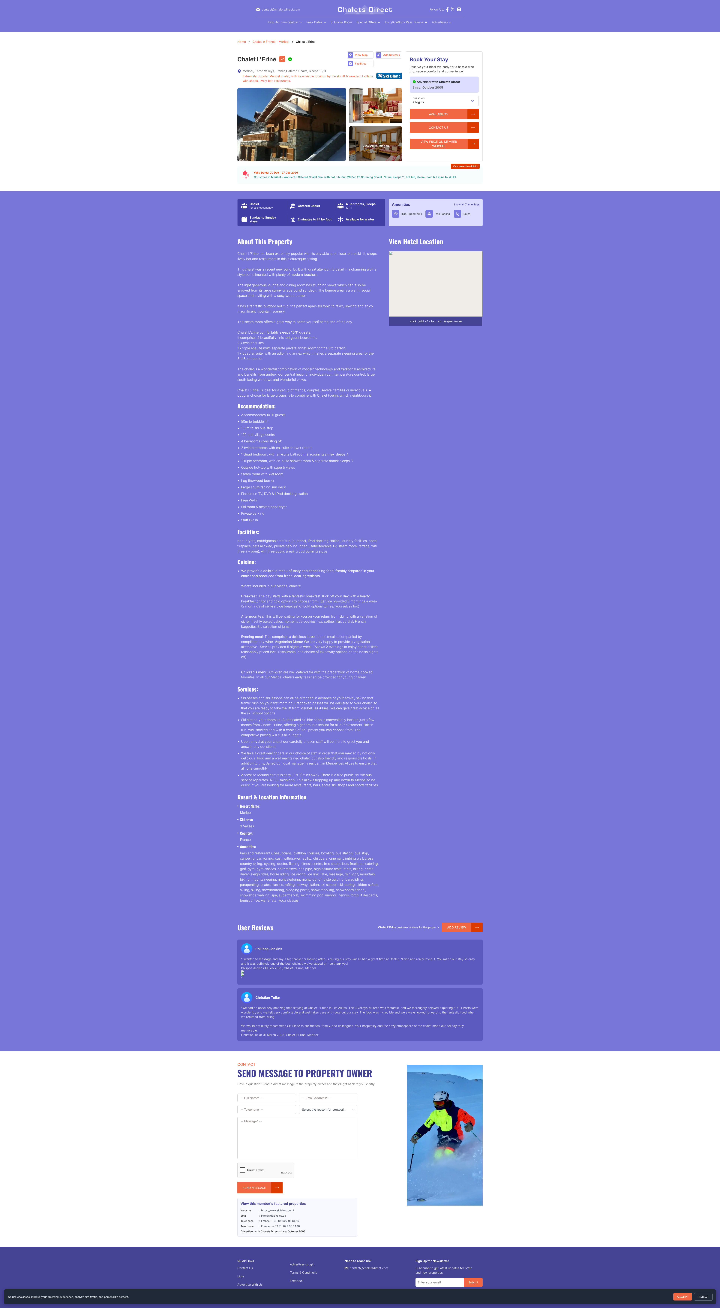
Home (241, 42)
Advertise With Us (249, 1284)
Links (240, 1276)
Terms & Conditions (303, 1272)
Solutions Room (341, 22)
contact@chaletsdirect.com (369, 1268)
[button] (472, 101)
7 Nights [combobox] (418, 102)
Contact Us (245, 1268)
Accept (683, 1297)
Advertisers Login (302, 1264)
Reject (703, 1297)
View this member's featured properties (273, 1204)
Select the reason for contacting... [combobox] (326, 1109)
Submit (473, 1282)
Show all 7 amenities (467, 204)
